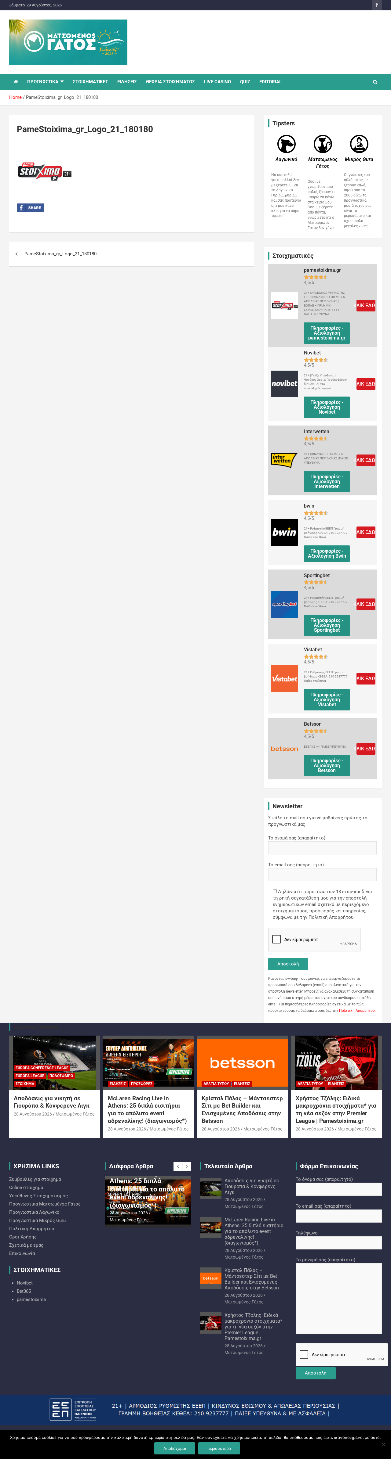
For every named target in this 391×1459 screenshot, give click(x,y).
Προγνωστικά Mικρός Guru (37, 1220)
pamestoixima (31, 1299)
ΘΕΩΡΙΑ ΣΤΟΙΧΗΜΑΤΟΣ (170, 81)
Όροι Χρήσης (23, 1237)
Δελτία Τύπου (216, 1084)
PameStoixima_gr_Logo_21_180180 (60, 254)
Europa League (30, 1076)
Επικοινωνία (22, 1253)
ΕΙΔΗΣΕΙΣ (127, 81)
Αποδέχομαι (174, 1448)
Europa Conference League (42, 1068)
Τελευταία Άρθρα (228, 1166)
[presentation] (178, 1166)
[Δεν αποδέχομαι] (383, 1444)
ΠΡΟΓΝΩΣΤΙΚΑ (42, 81)
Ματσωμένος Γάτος (75, 1114)
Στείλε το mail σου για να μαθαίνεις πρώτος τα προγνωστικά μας (317, 821)
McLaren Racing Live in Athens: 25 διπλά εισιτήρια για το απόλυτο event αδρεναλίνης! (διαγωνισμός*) (147, 1109)
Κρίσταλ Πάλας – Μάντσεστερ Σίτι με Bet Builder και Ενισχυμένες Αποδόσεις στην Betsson (242, 1109)
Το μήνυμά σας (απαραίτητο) (325, 1260)
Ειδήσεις (118, 1084)
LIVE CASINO (217, 81)
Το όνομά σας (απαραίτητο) (296, 838)
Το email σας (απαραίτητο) (296, 865)
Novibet (25, 1283)
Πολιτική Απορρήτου (357, 1010)
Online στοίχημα (26, 1187)
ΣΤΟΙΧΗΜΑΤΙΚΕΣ (90, 81)
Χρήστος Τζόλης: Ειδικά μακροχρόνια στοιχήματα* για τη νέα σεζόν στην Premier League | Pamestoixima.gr (336, 1109)
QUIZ (245, 81)
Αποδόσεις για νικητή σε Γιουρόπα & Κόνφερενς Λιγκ (52, 1102)
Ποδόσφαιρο (61, 1076)
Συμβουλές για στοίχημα (35, 1179)
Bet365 (24, 1291)
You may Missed (35, 1027)
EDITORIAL (270, 81)
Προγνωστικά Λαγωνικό (34, 1212)
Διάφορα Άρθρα (131, 1166)
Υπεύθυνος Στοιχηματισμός (38, 1195)
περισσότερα (219, 1448)
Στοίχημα (25, 1084)
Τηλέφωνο (307, 1233)
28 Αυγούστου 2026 (33, 1114)
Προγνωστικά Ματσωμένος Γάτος (45, 1204)
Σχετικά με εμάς (26, 1245)
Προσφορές (141, 1084)
